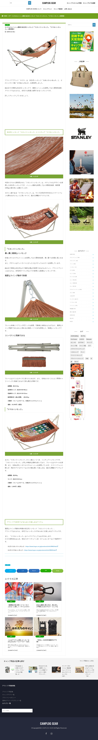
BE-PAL (83, 336)
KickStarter (74, 339)
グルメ (72, 292)
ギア (72, 270)
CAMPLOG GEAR (48, 728)
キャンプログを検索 (89, 3)
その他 (72, 295)
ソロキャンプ (74, 352)
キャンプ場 (73, 279)
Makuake (88, 339)
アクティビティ (74, 260)
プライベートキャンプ (77, 358)
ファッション (73, 305)
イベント (73, 263)
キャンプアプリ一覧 (8, 694)
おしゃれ (73, 342)
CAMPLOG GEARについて (33, 9)
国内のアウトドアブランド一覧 (11, 700)
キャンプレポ (73, 276)
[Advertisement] (34, 112)
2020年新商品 (74, 336)
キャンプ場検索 (58, 9)
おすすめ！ (81, 342)
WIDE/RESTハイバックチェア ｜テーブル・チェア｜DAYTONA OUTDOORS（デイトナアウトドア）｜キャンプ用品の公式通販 (82, 233)
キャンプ (73, 273)
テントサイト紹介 (74, 299)
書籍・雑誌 (73, 311)
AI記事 (72, 254)
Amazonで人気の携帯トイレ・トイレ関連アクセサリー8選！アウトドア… (43, 670)
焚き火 (76, 361)
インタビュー (73, 267)
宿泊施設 (73, 308)
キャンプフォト (47, 9)
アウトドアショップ (74, 257)
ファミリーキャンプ (76, 355)
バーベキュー (73, 302)
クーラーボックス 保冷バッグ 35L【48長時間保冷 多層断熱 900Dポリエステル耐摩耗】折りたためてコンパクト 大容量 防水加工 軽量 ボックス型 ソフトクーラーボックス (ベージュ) (82, 91)
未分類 (72, 315)
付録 (87, 358)
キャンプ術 (73, 286)
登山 (71, 318)
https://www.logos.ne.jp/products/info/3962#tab (41, 546)
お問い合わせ (68, 9)
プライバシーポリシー (9, 697)
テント (83, 352)
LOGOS (82, 339)
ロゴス (35, 176)
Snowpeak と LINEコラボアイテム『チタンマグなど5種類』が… (20, 670)
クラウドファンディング (76, 289)
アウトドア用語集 (7, 691)
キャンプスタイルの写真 (74, 3)
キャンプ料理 (73, 283)
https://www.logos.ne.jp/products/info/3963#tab (39, 550)
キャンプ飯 (83, 345)
